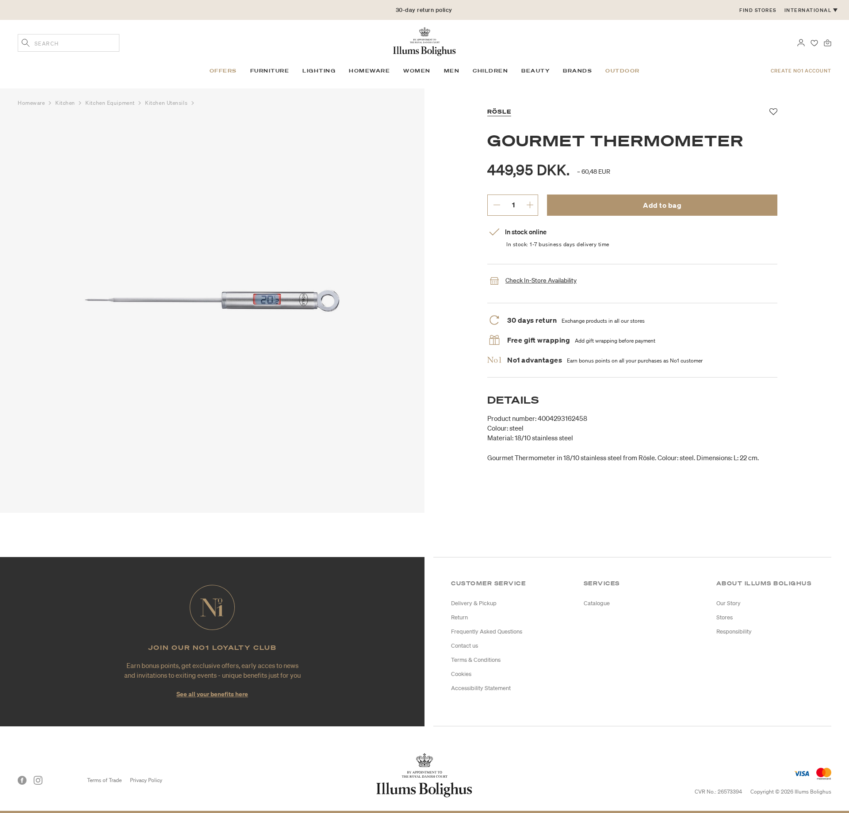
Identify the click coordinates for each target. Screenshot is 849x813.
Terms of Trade (104, 780)
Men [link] (452, 70)
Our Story (728, 603)
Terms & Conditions (476, 660)
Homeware (32, 103)
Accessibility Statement (481, 688)
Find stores (757, 10)
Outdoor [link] (622, 70)
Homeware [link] (369, 70)
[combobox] (68, 43)
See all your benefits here (212, 694)
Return (459, 617)
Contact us (464, 645)
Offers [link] (223, 70)
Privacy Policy (146, 780)
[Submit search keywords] (26, 44)
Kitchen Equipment (110, 103)
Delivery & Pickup (474, 603)
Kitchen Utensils (167, 103)
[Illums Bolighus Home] (424, 40)
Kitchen (65, 103)
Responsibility (734, 631)
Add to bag (662, 205)
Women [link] (417, 70)
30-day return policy (424, 10)
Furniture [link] (270, 70)
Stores (724, 617)
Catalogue (597, 603)
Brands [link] (577, 70)
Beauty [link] (535, 70)
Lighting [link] (319, 70)
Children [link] (490, 70)
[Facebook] (22, 780)
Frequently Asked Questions (486, 631)
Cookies (461, 674)
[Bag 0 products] (827, 42)
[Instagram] (38, 780)
